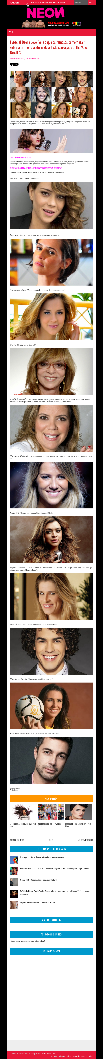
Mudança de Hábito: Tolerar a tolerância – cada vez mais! (42, 857)
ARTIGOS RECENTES (17, 840)
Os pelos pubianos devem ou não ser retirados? (38, 902)
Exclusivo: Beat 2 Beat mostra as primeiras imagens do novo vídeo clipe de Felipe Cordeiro (54, 868)
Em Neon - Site (49, 1053)
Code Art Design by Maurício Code (78, 1056)
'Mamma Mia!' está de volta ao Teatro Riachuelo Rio (44, 2)
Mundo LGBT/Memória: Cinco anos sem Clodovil (38, 879)
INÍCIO (51, 840)
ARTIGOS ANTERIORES (85, 840)
